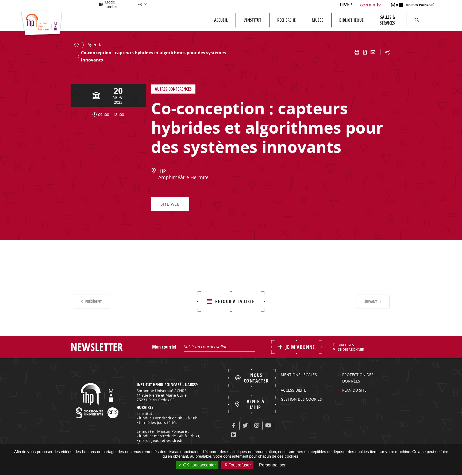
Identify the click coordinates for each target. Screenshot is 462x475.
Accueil (221, 20)
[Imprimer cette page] (357, 52)
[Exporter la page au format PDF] (365, 52)
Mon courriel (164, 346)
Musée (317, 20)
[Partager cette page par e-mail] (373, 52)
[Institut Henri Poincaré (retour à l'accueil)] (41, 23)
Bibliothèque (351, 20)
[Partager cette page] (387, 52)
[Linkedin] (234, 435)
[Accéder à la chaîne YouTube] (268, 426)
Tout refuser (239, 465)
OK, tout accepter (199, 465)
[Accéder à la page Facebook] (234, 426)
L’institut (252, 20)
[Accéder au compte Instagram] (257, 426)
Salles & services (387, 20)
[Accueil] (76, 44)
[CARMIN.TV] (371, 4)
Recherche (286, 20)
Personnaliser (272, 465)
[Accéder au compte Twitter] (245, 426)
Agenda (95, 45)
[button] (417, 20)
